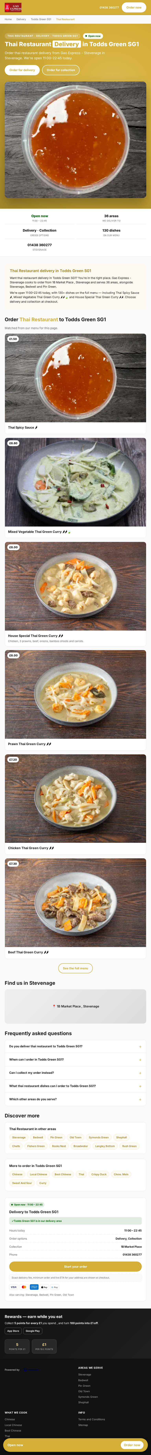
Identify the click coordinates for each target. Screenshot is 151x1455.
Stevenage (19, 1137)
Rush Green (129, 1146)
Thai (81, 1174)
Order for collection (61, 70)
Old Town (75, 1137)
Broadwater (81, 1146)
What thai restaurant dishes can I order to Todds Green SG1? (52, 1086)
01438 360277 (109, 7)
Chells (16, 1146)
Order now (134, 7)
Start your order (75, 1266)
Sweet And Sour (22, 1183)
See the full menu (75, 968)
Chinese (17, 1174)
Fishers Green (36, 1146)
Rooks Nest (59, 1146)
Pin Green (56, 1137)
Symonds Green (99, 1137)
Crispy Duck (98, 1174)
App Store (13, 1330)
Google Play (33, 1330)
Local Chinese (38, 1174)
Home (8, 19)
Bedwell (38, 1137)
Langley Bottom (105, 1146)
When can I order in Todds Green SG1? (36, 1059)
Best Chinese (63, 1174)
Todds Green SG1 (41, 19)
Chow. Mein (121, 1174)
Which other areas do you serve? (33, 1099)
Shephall (121, 1137)
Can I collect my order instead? (31, 1073)
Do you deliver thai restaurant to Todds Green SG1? (45, 1046)
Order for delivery (22, 70)
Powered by (12, 1369)
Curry (42, 1183)
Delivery (21, 19)
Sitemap (83, 1425)
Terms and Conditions (91, 1419)
